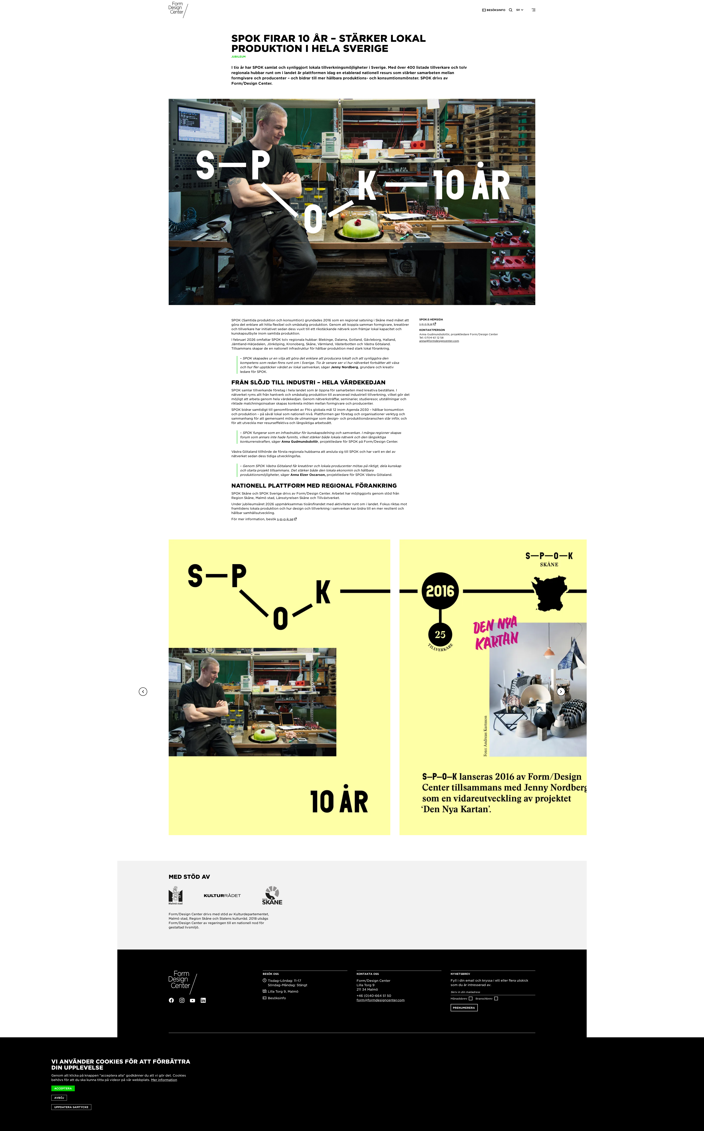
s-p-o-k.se (285, 519)
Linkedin (203, 1000)
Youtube (192, 1000)
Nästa (561, 691)
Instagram (181, 1000)
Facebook (171, 1000)
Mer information (164, 1080)
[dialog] (352, 1084)
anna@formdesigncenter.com (439, 340)
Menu (533, 10)
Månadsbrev (459, 998)
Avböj (59, 1097)
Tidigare (143, 691)
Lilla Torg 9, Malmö (283, 991)
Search (511, 10)
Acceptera (63, 1088)
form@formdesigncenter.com (381, 1000)
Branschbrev (484, 998)
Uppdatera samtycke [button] (71, 1107)
